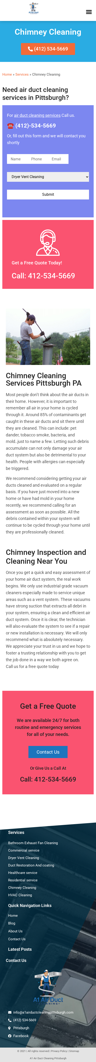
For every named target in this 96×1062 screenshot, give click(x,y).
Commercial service (23, 850)
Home (7, 74)
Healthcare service (22, 873)
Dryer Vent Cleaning (23, 858)
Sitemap (74, 1051)
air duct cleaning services (37, 115)
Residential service (23, 880)
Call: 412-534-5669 (43, 275)
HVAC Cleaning (20, 895)
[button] (89, 12)
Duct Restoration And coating (31, 865)
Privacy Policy (59, 1051)
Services (22, 74)
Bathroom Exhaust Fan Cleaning (33, 843)
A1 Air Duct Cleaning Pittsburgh (48, 1058)
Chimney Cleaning (22, 888)
